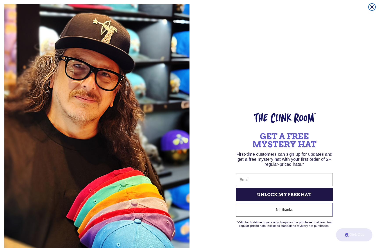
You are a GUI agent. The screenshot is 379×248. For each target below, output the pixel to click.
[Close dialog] (371, 6)
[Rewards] (354, 234)
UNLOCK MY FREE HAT (284, 194)
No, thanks (284, 209)
